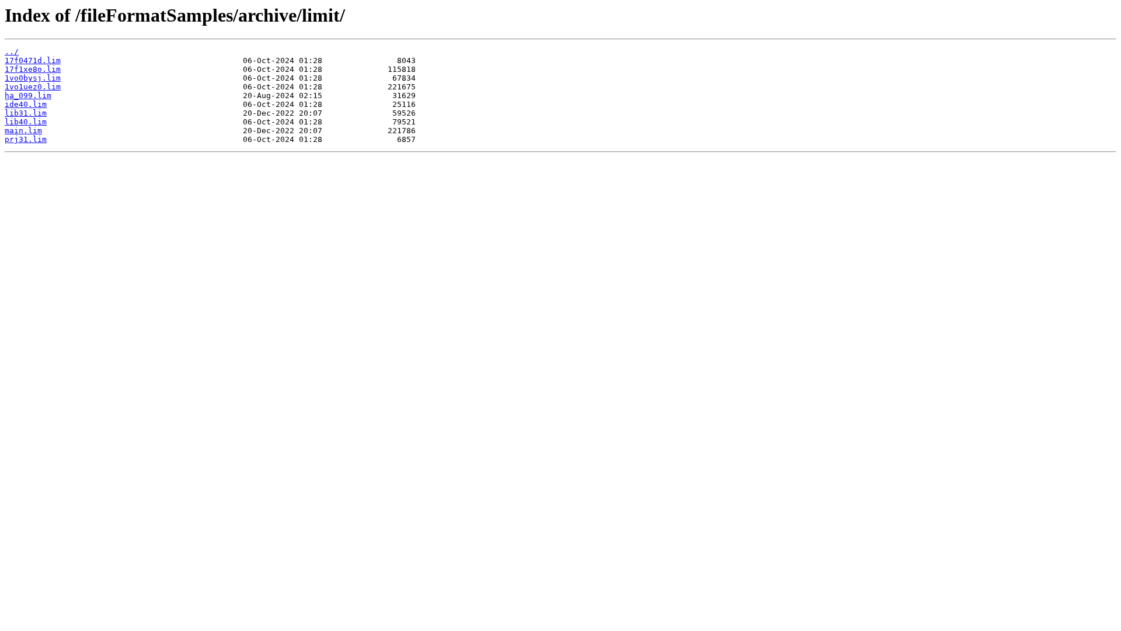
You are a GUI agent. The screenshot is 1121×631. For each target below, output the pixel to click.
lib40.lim (26, 121)
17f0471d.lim (33, 60)
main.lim (23, 130)
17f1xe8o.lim (33, 69)
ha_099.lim (28, 95)
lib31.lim (26, 113)
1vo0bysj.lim (33, 78)
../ (12, 51)
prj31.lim (26, 139)
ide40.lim (26, 104)
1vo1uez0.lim (33, 86)
